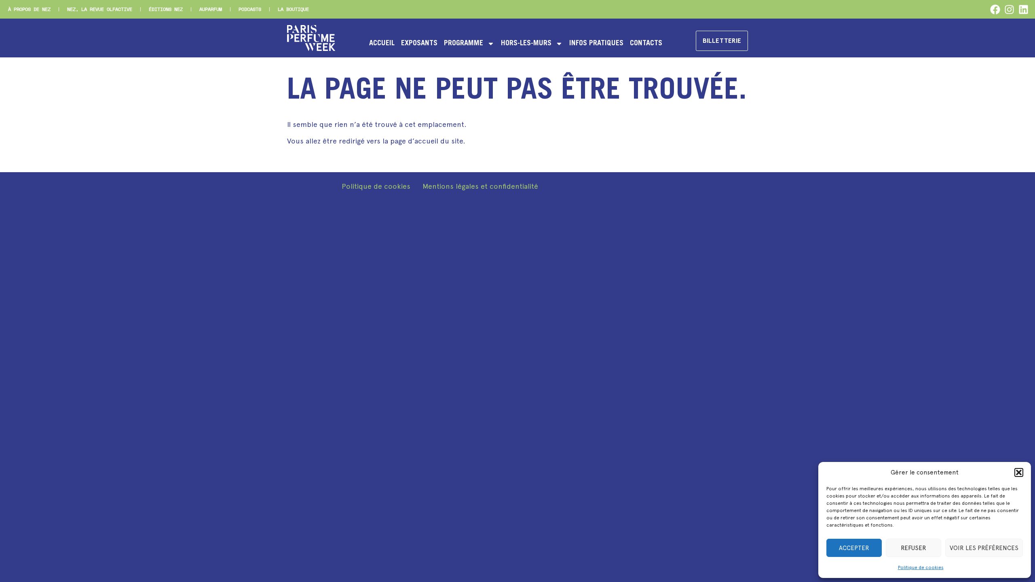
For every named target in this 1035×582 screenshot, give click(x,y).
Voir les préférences (984, 548)
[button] (1019, 472)
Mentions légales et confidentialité (480, 186)
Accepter (854, 548)
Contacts (646, 43)
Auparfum (210, 9)
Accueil (382, 43)
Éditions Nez (166, 9)
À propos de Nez (29, 9)
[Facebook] (995, 9)
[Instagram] (1009, 9)
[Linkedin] (1023, 9)
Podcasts (250, 9)
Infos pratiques (596, 43)
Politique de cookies (921, 567)
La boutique (293, 9)
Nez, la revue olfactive (99, 9)
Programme (463, 43)
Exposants (419, 43)
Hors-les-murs (526, 43)
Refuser (913, 548)
